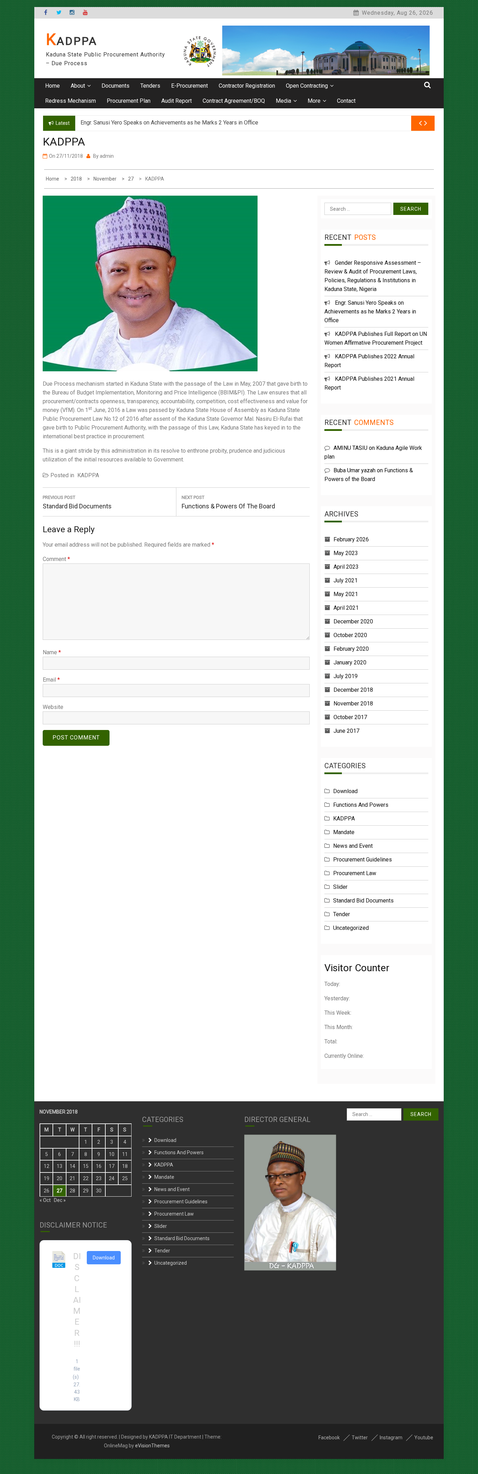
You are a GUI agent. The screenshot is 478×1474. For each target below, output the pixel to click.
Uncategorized (351, 928)
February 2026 (351, 539)
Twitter (360, 1437)
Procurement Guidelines (362, 859)
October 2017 (350, 717)
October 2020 (350, 635)
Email (51, 679)
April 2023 (346, 566)
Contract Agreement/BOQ (234, 100)
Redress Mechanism (70, 100)
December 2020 (353, 621)
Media (283, 100)
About (78, 85)
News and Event (353, 846)
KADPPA (71, 41)
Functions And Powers (360, 805)
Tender (341, 914)
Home (52, 85)
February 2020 (351, 648)
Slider (340, 887)
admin (107, 156)
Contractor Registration (247, 85)
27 (59, 1191)
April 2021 (346, 607)
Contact (346, 100)
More (314, 100)
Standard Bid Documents (363, 900)
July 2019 (345, 676)
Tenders (150, 85)
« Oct (45, 1200)
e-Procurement (189, 85)
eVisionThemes (152, 1445)
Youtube (423, 1437)
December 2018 (353, 690)
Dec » (60, 1200)
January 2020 (349, 662)
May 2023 (345, 553)
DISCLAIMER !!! (77, 1300)
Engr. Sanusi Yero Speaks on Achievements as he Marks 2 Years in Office (370, 311)
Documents (115, 85)
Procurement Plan (128, 100)
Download (345, 791)
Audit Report (176, 100)
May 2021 (345, 594)
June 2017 (346, 731)
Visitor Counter (356, 968)
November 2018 (353, 703)
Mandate (343, 832)
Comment (56, 559)
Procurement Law (354, 873)
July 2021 (345, 580)
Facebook (329, 1437)
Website (53, 707)
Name (52, 652)
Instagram (391, 1437)
